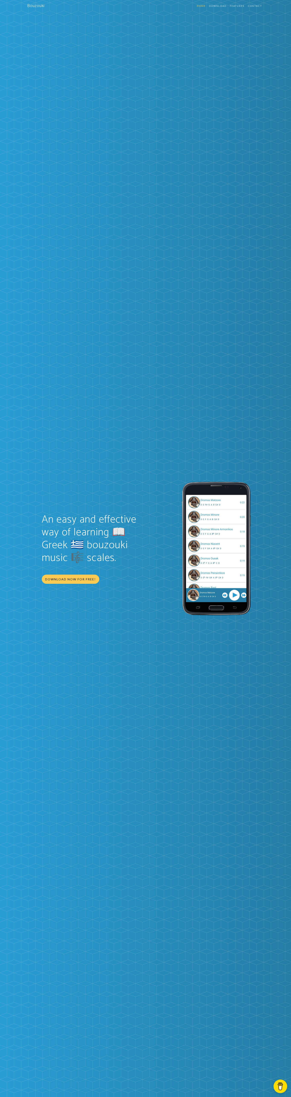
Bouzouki (36, 5)
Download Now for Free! (70, 579)
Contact (255, 5)
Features (237, 5)
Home (201, 5)
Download (217, 5)
